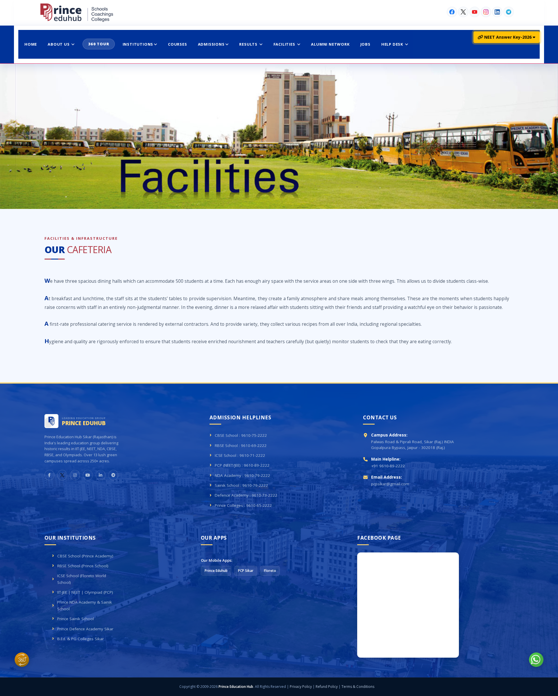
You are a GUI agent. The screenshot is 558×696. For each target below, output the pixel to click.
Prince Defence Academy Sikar (85, 628)
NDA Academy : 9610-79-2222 (242, 475)
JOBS (365, 44)
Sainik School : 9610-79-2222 (241, 485)
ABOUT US (59, 44)
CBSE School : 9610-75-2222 (241, 435)
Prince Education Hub (236, 686)
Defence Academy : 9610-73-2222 (246, 495)
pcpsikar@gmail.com (390, 483)
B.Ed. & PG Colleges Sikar (80, 638)
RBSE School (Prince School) (82, 565)
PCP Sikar (245, 570)
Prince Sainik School (75, 618)
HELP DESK (392, 44)
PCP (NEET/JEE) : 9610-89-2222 (242, 465)
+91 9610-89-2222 (388, 465)
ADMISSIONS (211, 44)
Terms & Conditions (357, 686)
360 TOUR (98, 43)
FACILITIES (284, 44)
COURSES (177, 44)
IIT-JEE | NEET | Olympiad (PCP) (85, 592)
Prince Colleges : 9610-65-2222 (243, 505)
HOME (30, 44)
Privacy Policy (301, 686)
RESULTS (248, 44)
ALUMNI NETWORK (330, 44)
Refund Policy (327, 686)
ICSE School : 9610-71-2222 (240, 455)
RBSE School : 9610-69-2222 (241, 445)
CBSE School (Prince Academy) (85, 556)
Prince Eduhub (216, 570)
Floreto (270, 570)
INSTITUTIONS (138, 44)
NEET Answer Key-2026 (508, 37)
